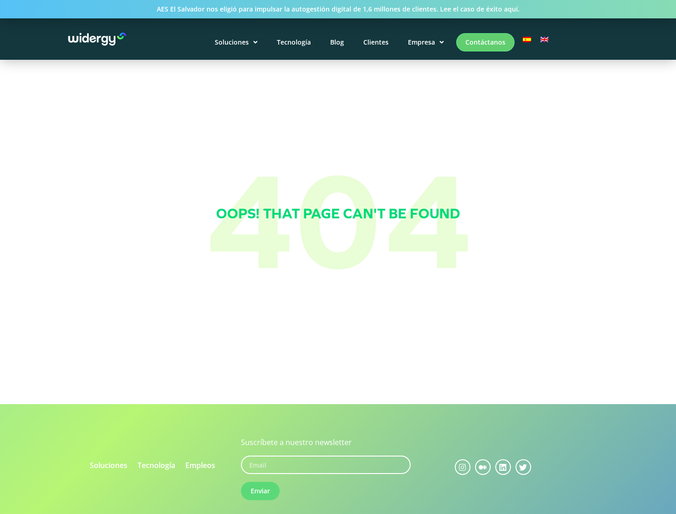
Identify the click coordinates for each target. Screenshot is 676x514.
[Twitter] (523, 467)
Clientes (376, 42)
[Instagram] (462, 467)
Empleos (200, 465)
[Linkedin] (503, 467)
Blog (337, 42)
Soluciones (232, 42)
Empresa (421, 42)
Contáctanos (485, 42)
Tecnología (294, 42)
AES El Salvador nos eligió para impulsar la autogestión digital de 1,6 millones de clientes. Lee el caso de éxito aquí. (338, 9)
